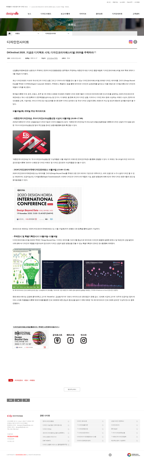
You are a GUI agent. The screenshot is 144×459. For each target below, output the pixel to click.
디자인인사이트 (50, 33)
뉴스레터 (122, 2)
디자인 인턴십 (47, 429)
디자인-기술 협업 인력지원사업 (52, 425)
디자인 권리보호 (82, 421)
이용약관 (10, 434)
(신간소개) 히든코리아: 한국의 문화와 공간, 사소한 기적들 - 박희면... (50, 6)
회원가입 (115, 2)
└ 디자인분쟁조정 (82, 429)
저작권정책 (10, 439)
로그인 (109, 2)
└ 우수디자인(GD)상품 (118, 433)
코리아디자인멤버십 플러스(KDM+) (53, 433)
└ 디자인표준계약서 (83, 433)
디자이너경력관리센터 (84, 440)
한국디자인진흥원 (11, 2)
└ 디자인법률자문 (82, 425)
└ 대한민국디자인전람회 (118, 436)
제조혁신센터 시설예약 (118, 440)
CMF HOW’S (47, 440)
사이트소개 (10, 441)
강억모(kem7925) (52, 58)
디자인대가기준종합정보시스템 (86, 436)
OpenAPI (129, 2)
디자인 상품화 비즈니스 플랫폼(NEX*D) (55, 444)
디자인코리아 (115, 425)
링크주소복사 (72, 389)
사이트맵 (136, 2)
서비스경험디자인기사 (49, 437)
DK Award (114, 429)
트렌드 (17, 33)
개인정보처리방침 (12, 436)
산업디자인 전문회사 (117, 421)
